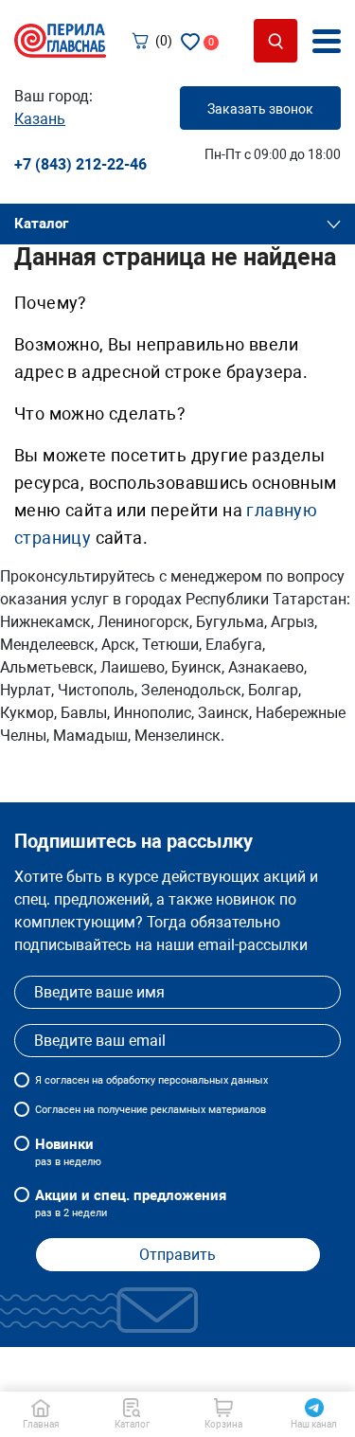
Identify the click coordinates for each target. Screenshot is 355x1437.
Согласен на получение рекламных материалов (150, 1110)
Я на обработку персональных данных (151, 1080)
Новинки (68, 1152)
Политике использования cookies (148, 1378)
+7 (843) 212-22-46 (80, 164)
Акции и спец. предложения (130, 1203)
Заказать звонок (260, 109)
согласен (66, 1080)
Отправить (177, 1255)
